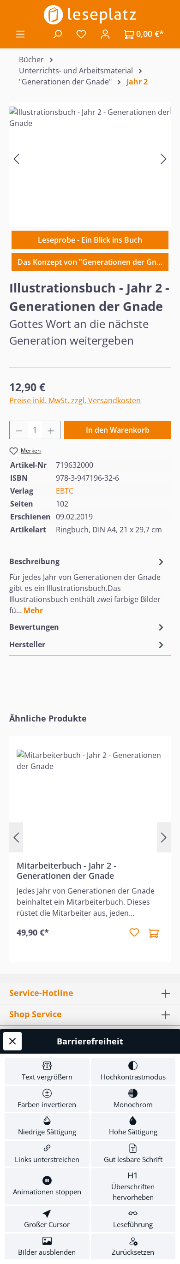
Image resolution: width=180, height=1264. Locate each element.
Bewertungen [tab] (34, 627)
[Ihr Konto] (105, 33)
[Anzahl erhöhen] (51, 430)
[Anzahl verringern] (19, 430)
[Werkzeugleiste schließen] (12, 1041)
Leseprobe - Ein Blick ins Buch (90, 240)
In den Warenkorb (118, 430)
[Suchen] (57, 33)
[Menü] (20, 33)
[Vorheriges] (16, 158)
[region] (90, 158)
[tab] (87, 585)
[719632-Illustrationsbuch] (90, 158)
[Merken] (134, 932)
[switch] (47, 1071)
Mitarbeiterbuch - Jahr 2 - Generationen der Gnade (66, 870)
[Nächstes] (164, 158)
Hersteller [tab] (27, 644)
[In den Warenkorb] (153, 932)
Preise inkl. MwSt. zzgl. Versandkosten (75, 400)
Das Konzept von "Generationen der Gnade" (93, 262)
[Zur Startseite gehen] (90, 14)
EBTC (64, 491)
